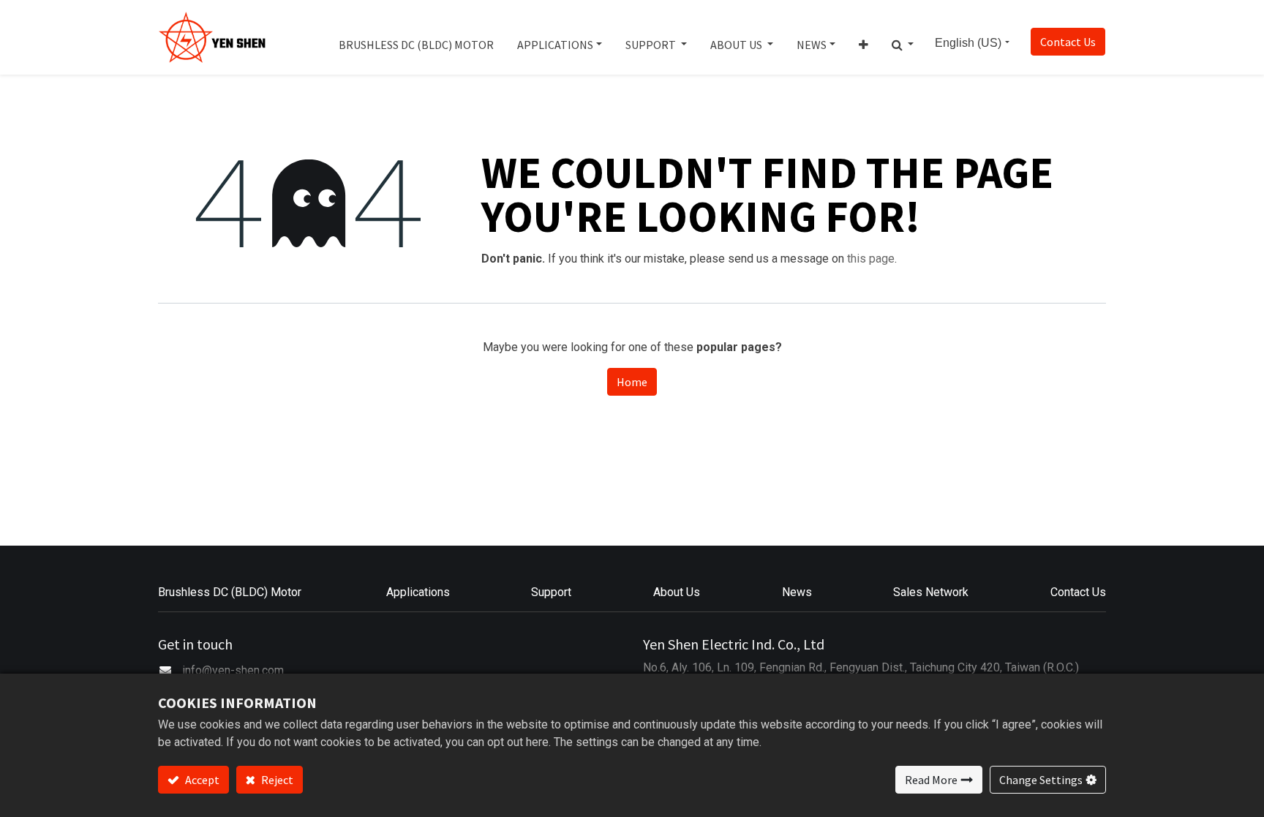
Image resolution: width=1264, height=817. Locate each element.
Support (551, 592)
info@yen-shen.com (233, 670)
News (797, 592)
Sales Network (930, 592)
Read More (931, 779)
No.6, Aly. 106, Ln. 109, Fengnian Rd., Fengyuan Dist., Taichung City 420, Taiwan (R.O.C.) (861, 667)
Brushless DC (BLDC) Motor (229, 592)
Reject (276, 779)
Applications (418, 592)
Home (632, 381)
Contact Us (1068, 41)
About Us (676, 592)
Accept (201, 779)
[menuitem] (416, 37)
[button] (863, 37)
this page (871, 259)
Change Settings (1041, 779)
